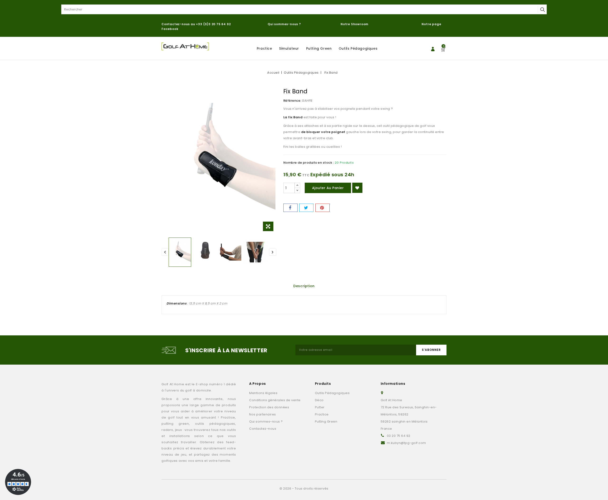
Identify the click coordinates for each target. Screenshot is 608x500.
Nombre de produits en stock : (308, 162)
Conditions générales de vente (275, 400)
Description (304, 286)
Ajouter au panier (328, 188)
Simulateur (289, 48)
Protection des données (269, 407)
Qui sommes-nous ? (284, 24)
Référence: (292, 100)
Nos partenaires (262, 414)
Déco (319, 400)
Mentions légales (263, 393)
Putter (320, 407)
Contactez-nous (262, 428)
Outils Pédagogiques (358, 48)
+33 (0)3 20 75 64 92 (213, 24)
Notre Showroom (355, 24)
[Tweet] (306, 208)
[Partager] (290, 208)
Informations (393, 383)
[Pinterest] (322, 208)
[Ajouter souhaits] (357, 188)
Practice (264, 48)
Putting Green (319, 48)
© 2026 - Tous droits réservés (304, 488)
